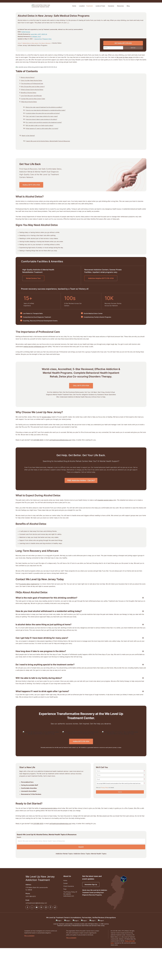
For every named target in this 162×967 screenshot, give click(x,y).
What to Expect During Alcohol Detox (32, 89)
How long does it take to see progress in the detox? (41, 119)
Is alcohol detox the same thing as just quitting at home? (43, 113)
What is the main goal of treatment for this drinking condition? (44, 107)
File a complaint (29, 936)
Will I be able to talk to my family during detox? (39, 125)
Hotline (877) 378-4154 (31, 185)
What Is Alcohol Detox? (28, 77)
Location (82, 6)
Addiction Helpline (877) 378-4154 (101, 278)
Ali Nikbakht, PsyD (36, 36)
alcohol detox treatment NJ (30, 584)
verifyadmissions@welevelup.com (36, 903)
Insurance (111, 6)
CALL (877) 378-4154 (81, 385)
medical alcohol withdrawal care (33, 346)
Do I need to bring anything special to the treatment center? (44, 122)
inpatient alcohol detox (105, 500)
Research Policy (47, 39)
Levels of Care (100, 6)
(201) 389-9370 (31, 896)
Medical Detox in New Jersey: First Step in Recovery (37, 43)
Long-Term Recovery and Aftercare (31, 95)
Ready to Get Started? (28, 135)
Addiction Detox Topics (81, 854)
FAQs (64, 889)
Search (19, 837)
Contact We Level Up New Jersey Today (33, 98)
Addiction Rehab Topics (64, 854)
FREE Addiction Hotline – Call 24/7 (81, 480)
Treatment (89, 6)
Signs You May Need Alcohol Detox (31, 80)
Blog (128, 6)
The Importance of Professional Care (32, 83)
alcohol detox (46, 417)
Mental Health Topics (98, 854)
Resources (120, 6)
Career (65, 883)
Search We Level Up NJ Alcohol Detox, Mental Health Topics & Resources (48, 141)
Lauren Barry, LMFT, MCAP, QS (39, 34)
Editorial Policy (38, 39)
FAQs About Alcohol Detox (29, 102)
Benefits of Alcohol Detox (28, 92)
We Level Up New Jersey (124, 57)
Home (74, 6)
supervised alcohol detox (49, 808)
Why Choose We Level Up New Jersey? (33, 86)
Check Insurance (68, 886)
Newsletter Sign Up (91, 884)
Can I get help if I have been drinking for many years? (42, 116)
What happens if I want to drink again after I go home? (42, 128)
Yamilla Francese (25, 31)
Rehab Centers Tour (33, 278)
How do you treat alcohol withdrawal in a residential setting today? (45, 110)
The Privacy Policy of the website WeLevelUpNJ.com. (70, 894)
